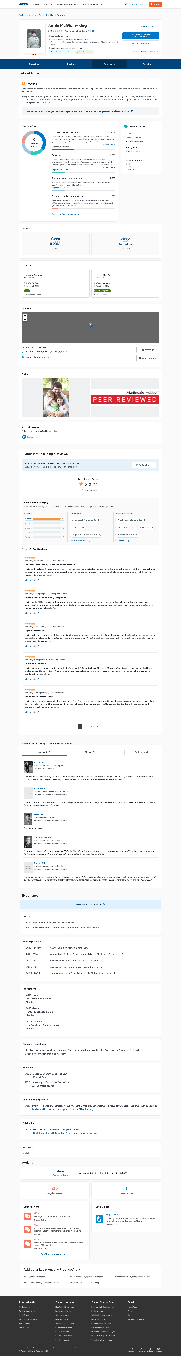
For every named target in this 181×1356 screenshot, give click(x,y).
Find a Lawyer (24, 1307)
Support (131, 1315)
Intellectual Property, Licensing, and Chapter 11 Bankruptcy (63, 1109)
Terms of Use (24, 1348)
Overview (34, 64)
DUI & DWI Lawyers (98, 1319)
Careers (131, 1311)
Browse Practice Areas (28, 1319)
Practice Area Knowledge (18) (132, 520)
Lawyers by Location (41, 4)
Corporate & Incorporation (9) (86, 534)
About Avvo (132, 1307)
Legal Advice (24, 1315)
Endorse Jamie (142, 752)
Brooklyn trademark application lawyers (86, 1282)
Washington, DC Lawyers (65, 1323)
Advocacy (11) (146, 527)
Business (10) (78, 527)
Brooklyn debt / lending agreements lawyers (41, 1282)
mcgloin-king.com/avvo (37, 357)
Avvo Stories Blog (26, 1323)
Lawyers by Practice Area (66, 4)
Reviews (71, 64)
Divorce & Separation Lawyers (103, 1332)
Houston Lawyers (62, 1319)
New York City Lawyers (64, 1307)
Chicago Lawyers (62, 1315)
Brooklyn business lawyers (34, 1276)
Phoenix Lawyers (62, 1332)
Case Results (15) (126, 527)
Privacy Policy (38, 1348)
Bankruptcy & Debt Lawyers (102, 1307)
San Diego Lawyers (63, 1340)
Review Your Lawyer (27, 1311)
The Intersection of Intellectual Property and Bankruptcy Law (65, 1132)
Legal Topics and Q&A (91, 4)
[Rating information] (93, 31)
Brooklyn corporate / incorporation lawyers (132, 1276)
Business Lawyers (98, 1311)
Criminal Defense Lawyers (101, 1315)
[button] (90, 325)
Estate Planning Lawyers (101, 1323)
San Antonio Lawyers (63, 1336)
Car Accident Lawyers (100, 1327)
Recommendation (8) (128, 534)
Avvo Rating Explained (136, 1319)
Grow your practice (139, 4)
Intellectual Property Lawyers (103, 1336)
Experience (109, 64)
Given (89, 752)
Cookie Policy (52, 1348)
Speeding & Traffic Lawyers (102, 1340)
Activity (147, 64)
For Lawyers (24, 1327)
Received (44, 752)
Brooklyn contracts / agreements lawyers (86, 1276)
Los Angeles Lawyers (63, 1311)
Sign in (157, 4)
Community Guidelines (70, 1348)
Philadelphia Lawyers (63, 1327)
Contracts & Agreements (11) (85, 520)
